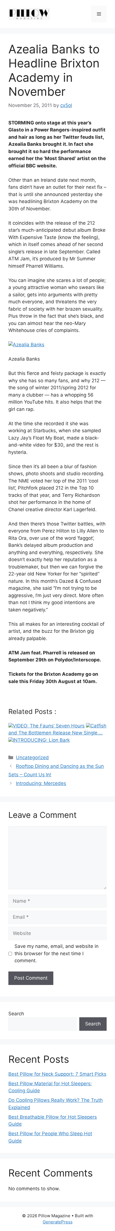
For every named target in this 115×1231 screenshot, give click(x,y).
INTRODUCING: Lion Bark (41, 740)
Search (16, 1013)
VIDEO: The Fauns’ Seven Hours (49, 726)
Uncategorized (32, 757)
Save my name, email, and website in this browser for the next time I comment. (57, 953)
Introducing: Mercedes (41, 783)
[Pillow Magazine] (29, 14)
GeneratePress (58, 1222)
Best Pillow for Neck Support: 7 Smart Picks (57, 1074)
